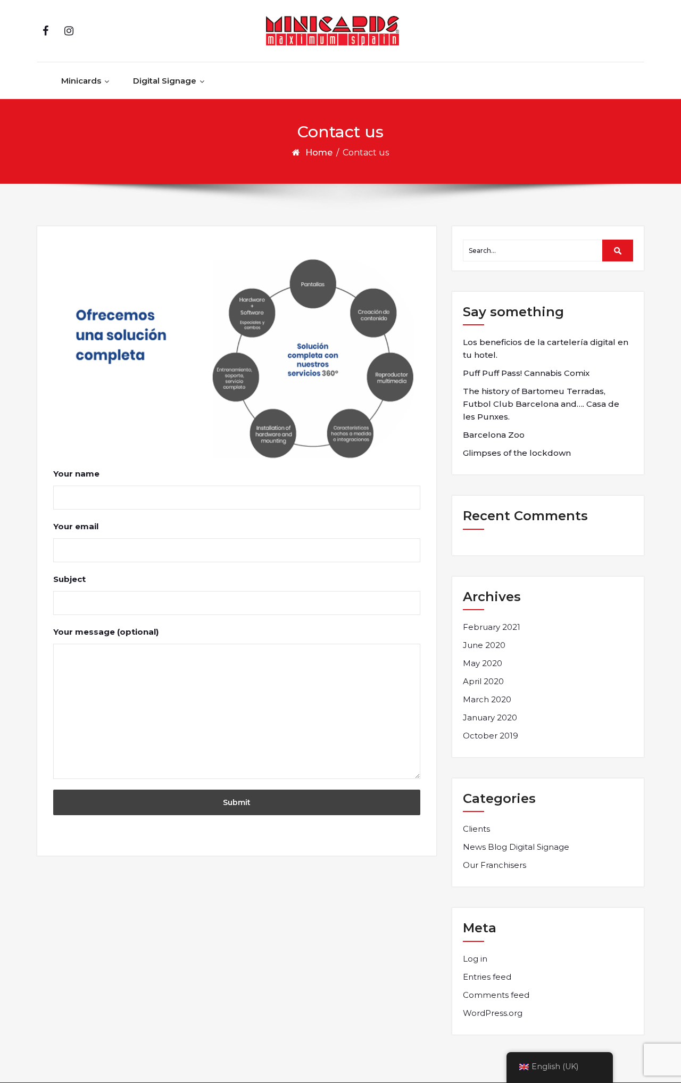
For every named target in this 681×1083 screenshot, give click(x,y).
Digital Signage (164, 81)
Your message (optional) (106, 632)
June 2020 (484, 645)
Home (319, 152)
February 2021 (491, 627)
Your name (76, 474)
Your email (75, 526)
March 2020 (487, 699)
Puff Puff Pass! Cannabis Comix (526, 373)
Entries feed (487, 977)
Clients (476, 829)
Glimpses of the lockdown (517, 453)
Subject (69, 579)
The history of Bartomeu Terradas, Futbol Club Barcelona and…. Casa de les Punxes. (541, 404)
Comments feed (496, 995)
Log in (475, 959)
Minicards (81, 81)
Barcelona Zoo (494, 435)
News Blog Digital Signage (516, 847)
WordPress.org (492, 1013)
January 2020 (490, 717)
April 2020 (483, 681)
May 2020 (482, 663)
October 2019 (490, 736)
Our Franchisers (494, 865)
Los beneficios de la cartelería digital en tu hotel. (545, 348)
